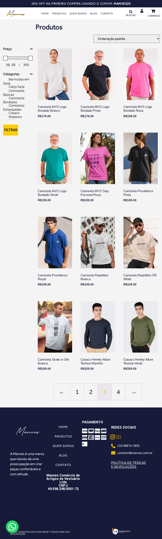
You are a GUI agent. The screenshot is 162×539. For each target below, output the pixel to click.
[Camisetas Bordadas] (5, 98)
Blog (93, 13)
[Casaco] (5, 113)
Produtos (59, 13)
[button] (131, 12)
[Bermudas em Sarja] (5, 79)
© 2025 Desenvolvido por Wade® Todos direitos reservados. (40, 533)
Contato (107, 13)
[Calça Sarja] (5, 86)
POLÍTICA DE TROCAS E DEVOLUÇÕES (128, 465)
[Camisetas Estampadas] (5, 105)
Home (45, 13)
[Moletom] (5, 117)
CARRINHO (154, 15)
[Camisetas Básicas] (5, 90)
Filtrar (10, 130)
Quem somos (78, 13)
